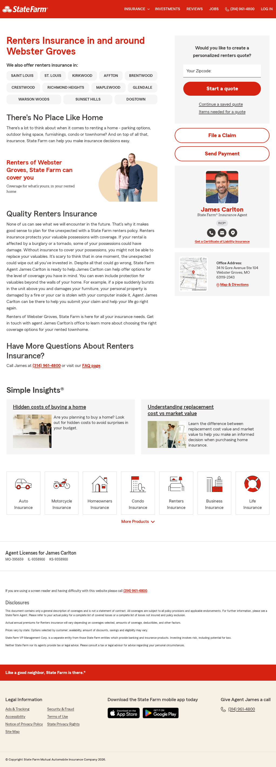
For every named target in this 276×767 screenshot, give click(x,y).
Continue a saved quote (221, 104)
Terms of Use (57, 717)
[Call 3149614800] (211, 233)
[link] (25, 9)
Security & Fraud (60, 709)
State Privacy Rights (63, 724)
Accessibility (15, 717)
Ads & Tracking (17, 709)
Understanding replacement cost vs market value (181, 410)
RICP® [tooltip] (222, 223)
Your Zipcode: (199, 71)
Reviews (195, 9)
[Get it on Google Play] (161, 713)
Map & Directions (234, 285)
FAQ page (91, 365)
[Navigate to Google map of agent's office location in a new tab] (233, 233)
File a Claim (222, 135)
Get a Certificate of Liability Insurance (222, 241)
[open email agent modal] (222, 233)
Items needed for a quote (222, 112)
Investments (167, 9)
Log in (267, 9)
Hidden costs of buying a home (49, 407)
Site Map (12, 732)
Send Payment (222, 153)
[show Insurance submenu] (147, 9)
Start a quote (222, 88)
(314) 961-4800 (242, 9)
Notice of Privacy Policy (24, 724)
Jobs (214, 9)
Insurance (134, 9)
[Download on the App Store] (124, 713)
